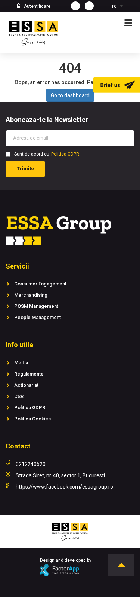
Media (21, 362)
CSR (19, 396)
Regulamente (29, 374)
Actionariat (26, 385)
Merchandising (30, 295)
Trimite (25, 168)
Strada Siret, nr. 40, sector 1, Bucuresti (60, 475)
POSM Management (36, 306)
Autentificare (37, 6)
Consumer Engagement (40, 284)
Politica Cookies (32, 419)
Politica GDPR (29, 407)
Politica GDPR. (65, 154)
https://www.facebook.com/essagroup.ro (64, 487)
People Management (37, 317)
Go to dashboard (70, 95)
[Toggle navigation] (128, 23)
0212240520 (31, 464)
